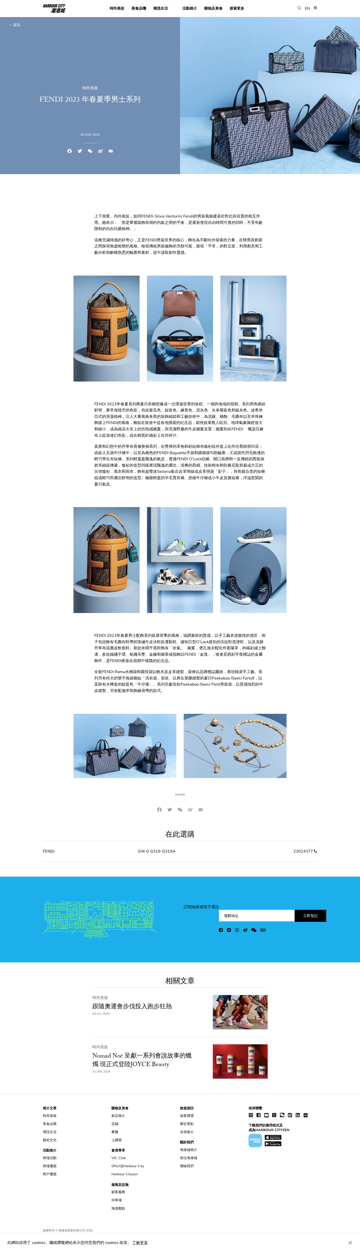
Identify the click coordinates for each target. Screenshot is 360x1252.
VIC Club (118, 1158)
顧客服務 (118, 1192)
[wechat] (253, 931)
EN (307, 8)
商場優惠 (50, 1166)
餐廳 (114, 1132)
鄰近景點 (187, 1124)
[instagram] (237, 931)
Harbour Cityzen (124, 1174)
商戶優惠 (50, 1174)
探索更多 (237, 8)
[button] (299, 8)
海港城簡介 (188, 1150)
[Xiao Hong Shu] (305, 1115)
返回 (16, 25)
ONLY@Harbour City (127, 1166)
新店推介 (118, 1115)
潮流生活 (160, 8)
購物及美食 (213, 8)
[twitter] (229, 931)
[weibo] (245, 931)
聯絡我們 (187, 1166)
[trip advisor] (263, 931)
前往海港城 (188, 1158)
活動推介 (189, 8)
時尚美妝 (117, 8)
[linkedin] (298, 1115)
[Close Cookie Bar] (350, 1242)
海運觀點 (118, 1208)
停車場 (116, 1200)
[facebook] (221, 931)
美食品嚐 (139, 8)
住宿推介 (187, 1132)
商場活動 (50, 1158)
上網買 (116, 1140)
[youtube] (266, 1115)
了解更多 (140, 1242)
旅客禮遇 (187, 1115)
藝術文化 (50, 1140)
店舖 (114, 1124)
